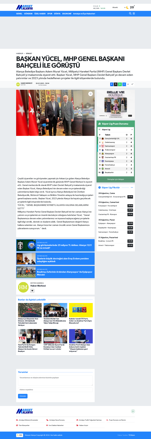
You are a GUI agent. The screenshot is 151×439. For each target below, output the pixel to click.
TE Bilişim (131, 435)
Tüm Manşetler (24, 425)
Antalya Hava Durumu (57, 420)
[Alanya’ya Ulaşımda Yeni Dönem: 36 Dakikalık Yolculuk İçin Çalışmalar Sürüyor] (30, 310)
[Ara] (130, 13)
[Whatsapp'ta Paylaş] (120, 84)
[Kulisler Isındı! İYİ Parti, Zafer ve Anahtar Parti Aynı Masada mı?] (81, 310)
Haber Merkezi (38, 286)
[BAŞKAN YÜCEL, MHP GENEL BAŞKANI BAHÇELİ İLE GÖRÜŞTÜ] (55, 113)
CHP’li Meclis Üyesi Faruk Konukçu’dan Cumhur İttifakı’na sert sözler (54, 347)
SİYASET (29, 53)
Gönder (23, 396)
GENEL (19, 14)
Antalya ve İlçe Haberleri (84, 14)
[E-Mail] (32, 291)
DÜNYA (57, 14)
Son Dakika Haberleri (56, 425)
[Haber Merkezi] (23, 287)
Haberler (19, 53)
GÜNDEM (28, 14)
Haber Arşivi (83, 425)
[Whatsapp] (133, 411)
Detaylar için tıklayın (115, 179)
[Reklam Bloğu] (116, 104)
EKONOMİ (66, 14)
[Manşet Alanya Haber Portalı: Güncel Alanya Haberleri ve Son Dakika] (24, 7)
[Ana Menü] (133, 13)
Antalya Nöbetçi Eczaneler (28, 420)
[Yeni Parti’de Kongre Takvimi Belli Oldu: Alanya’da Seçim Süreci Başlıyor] (30, 336)
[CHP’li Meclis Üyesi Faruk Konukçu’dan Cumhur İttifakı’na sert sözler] (55, 336)
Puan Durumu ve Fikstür (117, 420)
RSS (20, 435)
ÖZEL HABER (39, 14)
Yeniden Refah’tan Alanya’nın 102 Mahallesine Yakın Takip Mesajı (55, 321)
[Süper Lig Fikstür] (132, 188)
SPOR (49, 14)
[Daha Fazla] (124, 84)
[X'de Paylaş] (116, 84)
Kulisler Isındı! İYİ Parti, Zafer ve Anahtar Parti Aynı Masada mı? (80, 321)
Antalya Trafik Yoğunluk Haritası (90, 420)
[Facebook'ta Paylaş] (111, 84)
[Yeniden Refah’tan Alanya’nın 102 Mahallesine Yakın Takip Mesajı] (55, 310)
